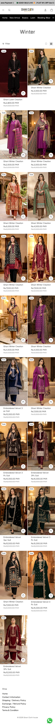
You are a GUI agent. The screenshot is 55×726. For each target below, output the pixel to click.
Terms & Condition (10, 710)
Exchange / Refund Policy (14, 703)
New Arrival (15, 17)
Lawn (32, 17)
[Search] (9, 10)
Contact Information (11, 697)
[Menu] (3, 10)
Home (4, 17)
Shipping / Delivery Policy (14, 700)
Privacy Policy (8, 707)
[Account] (45, 10)
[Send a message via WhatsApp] (50, 721)
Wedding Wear (43, 17)
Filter (7, 43)
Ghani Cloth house (31, 717)
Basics (25, 17)
